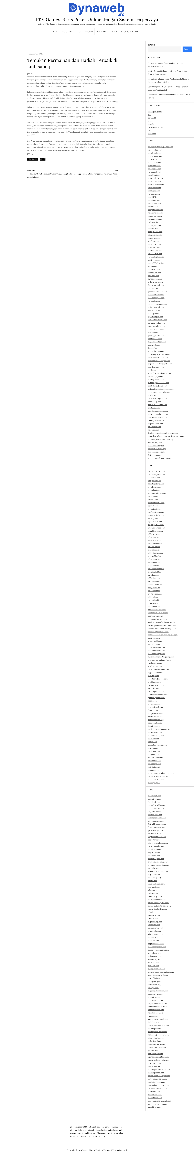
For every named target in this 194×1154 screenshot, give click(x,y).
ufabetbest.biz (154, 578)
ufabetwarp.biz (154, 534)
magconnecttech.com (157, 342)
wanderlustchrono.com (157, 320)
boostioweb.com (154, 153)
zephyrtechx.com (155, 232)
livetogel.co (152, 348)
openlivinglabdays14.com (158, 631)
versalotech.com (155, 266)
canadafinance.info (156, 1010)
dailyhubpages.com (156, 376)
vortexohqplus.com (156, 257)
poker (150, 121)
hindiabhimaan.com (156, 1091)
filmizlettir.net (154, 802)
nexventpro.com (155, 228)
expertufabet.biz (155, 540)
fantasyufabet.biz (155, 543)
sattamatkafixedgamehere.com (160, 389)
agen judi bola (94, 1127)
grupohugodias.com (156, 698)
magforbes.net (154, 874)
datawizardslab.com (156, 285)
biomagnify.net (154, 782)
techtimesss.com (155, 849)
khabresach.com (155, 1094)
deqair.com (152, 701)
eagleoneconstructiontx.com (160, 364)
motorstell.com (154, 855)
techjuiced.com (154, 509)
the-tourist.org (154, 887)
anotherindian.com (156, 757)
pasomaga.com (154, 770)
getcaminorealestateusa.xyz (159, 458)
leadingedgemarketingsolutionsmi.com (164, 622)
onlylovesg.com (154, 370)
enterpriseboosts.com (157, 899)
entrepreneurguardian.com (159, 392)
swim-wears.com (155, 833)
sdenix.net (152, 881)
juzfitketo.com (154, 767)
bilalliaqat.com (154, 408)
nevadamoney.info (155, 1013)
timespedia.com (154, 931)
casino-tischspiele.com (157, 909)
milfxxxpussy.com (155, 732)
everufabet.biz (154, 600)
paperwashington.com (157, 398)
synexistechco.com (156, 184)
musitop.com (153, 738)
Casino (89, 32)
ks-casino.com (154, 688)
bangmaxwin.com (155, 994)
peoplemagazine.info (156, 474)
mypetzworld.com (155, 672)
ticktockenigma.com (156, 329)
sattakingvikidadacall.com (158, 383)
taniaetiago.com (154, 764)
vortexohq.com (154, 301)
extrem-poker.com (156, 685)
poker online (107, 1130)
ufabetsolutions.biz (156, 569)
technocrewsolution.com (158, 865)
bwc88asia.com (154, 682)
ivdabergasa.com (155, 663)
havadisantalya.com (156, 484)
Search (151, 45)
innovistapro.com (155, 250)
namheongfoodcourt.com (158, 1035)
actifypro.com (153, 241)
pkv (149, 115)
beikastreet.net (154, 799)
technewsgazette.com (157, 947)
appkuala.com (153, 962)
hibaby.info (152, 395)
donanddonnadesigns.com (159, 361)
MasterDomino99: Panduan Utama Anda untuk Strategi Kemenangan (167, 72)
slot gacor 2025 (81, 1127)
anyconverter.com (155, 928)
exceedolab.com (154, 272)
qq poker (151, 124)
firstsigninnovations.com (158, 827)
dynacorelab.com (155, 181)
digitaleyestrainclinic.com (159, 1069)
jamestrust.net (154, 915)
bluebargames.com (155, 821)
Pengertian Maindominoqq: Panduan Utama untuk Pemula (169, 96)
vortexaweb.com (155, 206)
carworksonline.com (156, 846)
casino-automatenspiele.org (159, 906)
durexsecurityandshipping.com (161, 657)
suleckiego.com (154, 1107)
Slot (79, 32)
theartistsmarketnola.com (158, 1025)
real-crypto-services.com (158, 669)
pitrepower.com (154, 1063)
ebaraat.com (153, 506)
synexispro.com (154, 427)
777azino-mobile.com (156, 647)
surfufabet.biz (153, 575)
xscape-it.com (154, 644)
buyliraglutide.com (156, 525)
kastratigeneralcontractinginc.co (161, 625)
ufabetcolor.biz (154, 559)
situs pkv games (94, 1130)
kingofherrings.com (156, 953)
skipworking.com (155, 921)
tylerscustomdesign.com (158, 843)
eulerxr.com (153, 332)
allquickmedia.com (156, 943)
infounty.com (153, 676)
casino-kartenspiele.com (158, 903)
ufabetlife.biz (153, 565)
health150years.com (156, 859)
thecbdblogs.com (155, 1098)
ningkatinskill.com (155, 707)
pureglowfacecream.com (158, 950)
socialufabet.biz (154, 572)
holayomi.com (153, 430)
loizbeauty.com (154, 925)
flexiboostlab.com (155, 254)
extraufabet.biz (154, 562)
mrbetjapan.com (154, 956)
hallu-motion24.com (156, 1044)
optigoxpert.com (155, 235)
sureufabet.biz (154, 581)
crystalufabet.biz (155, 594)
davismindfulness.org (157, 449)
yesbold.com (153, 499)
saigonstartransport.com (158, 991)
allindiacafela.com (155, 1054)
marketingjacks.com (156, 1082)
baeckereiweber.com (156, 471)
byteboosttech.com (156, 512)
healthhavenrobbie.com (158, 357)
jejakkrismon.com (155, 934)
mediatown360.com (156, 1066)
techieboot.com (154, 490)
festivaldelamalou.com (157, 824)
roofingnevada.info (156, 420)
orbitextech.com (155, 338)
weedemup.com (154, 401)
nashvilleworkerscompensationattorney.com (166, 436)
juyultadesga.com (155, 666)
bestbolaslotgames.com (157, 386)
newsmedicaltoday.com (157, 417)
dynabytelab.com (155, 162)
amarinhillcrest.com (156, 884)
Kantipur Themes (102, 1150)
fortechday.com (154, 455)
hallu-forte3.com (155, 1041)
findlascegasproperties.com (159, 354)
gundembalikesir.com (157, 493)
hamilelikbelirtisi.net (156, 263)
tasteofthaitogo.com (156, 978)
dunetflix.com (154, 726)
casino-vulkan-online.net (158, 1060)
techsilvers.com (154, 704)
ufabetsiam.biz (154, 547)
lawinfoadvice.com (155, 716)
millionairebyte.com (156, 452)
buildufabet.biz (154, 606)
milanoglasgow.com (156, 1038)
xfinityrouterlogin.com (157, 1079)
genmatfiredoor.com (156, 351)
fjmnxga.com (153, 987)
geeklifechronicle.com (157, 291)
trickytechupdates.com (157, 1088)
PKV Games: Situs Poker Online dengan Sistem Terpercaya (97, 19)
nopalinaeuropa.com (156, 779)
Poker (113, 32)
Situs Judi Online (130, 32)
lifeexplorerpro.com (156, 310)
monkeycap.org (154, 877)
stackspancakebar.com (157, 1032)
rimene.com (153, 1016)
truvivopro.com (154, 187)
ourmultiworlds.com (156, 805)
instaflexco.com (154, 247)
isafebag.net (153, 893)
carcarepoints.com (156, 691)
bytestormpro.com (155, 316)
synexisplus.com (154, 169)
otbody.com (153, 912)
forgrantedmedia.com (157, 837)
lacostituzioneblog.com (157, 745)
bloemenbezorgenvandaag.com (161, 972)
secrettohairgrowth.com (158, 975)
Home (55, 32)
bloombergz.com (155, 896)
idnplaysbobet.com (156, 379)
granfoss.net (153, 1050)
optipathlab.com (154, 159)
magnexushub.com (156, 515)
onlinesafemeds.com (156, 528)
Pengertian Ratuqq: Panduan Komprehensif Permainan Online (166, 64)
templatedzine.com (156, 713)
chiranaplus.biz (154, 1028)
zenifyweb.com (154, 345)
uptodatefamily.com (156, 735)
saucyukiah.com (154, 796)
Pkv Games (67, 32)
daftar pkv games (155, 111)
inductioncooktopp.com (158, 414)
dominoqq (152, 133)
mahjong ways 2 (76, 1133)
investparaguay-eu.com (158, 679)
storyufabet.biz (154, 587)
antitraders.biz (154, 638)
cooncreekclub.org (156, 808)
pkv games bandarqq (156, 127)
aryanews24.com (155, 641)
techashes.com (154, 477)
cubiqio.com (153, 288)
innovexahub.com (155, 178)
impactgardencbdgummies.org (161, 773)
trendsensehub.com (156, 326)
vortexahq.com (154, 194)
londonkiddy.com (155, 442)
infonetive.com (154, 997)
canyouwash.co (154, 480)
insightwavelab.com (156, 307)
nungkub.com (153, 754)
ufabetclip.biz (153, 537)
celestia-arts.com (155, 814)
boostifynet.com (154, 225)
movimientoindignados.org (159, 729)
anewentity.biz (154, 959)
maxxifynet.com (154, 175)
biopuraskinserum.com (157, 1003)
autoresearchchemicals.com (159, 1101)
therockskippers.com (157, 1047)
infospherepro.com (156, 294)
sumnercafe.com (155, 723)
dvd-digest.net (154, 1022)
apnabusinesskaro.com (157, 1104)
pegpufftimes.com (155, 811)
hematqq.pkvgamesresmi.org (93, 1136)
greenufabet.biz (154, 556)
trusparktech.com (155, 219)
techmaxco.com (154, 269)
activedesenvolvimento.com (159, 373)
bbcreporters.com (155, 616)
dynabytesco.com (155, 279)
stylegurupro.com (155, 282)
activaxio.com (153, 276)
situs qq (115, 1127)
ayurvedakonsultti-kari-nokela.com (162, 635)
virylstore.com (154, 852)
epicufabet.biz (154, 591)
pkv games (106, 1127)
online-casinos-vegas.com (159, 1076)
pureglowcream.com (156, 969)
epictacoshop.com (155, 1000)
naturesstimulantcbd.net (158, 776)
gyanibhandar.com (155, 531)
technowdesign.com (156, 653)
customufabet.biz (155, 584)
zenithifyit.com (154, 197)
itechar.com (153, 496)
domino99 (152, 118)
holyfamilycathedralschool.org (160, 439)
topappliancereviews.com (158, 1085)
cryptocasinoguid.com (157, 619)
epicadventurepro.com (157, 304)
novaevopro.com (155, 216)
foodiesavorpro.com (156, 298)
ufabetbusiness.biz (155, 553)
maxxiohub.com (154, 200)
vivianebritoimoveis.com (158, 871)
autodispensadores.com (158, 411)
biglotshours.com (155, 521)
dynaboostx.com (154, 244)
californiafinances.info (157, 1006)
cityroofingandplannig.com (159, 660)
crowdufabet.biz (154, 603)
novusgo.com (153, 313)
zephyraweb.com (155, 203)
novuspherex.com (155, 213)
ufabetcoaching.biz (156, 445)
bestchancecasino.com (157, 405)
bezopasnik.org (154, 984)
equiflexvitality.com (156, 367)
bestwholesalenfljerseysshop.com (162, 628)
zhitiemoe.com (154, 751)
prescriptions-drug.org (157, 862)
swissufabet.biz (154, 550)
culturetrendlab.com (156, 323)
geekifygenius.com (156, 335)
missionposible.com (156, 1072)
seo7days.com (153, 965)
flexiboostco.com (155, 150)
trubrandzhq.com (155, 222)
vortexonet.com (154, 172)
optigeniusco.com (155, 210)
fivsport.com (153, 710)
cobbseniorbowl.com (156, 650)
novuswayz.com (154, 238)
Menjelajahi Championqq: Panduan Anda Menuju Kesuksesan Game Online (168, 80)
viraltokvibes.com (155, 868)
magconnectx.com (155, 423)
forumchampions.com (157, 818)
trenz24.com (153, 918)
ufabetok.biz (153, 597)
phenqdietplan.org (155, 720)
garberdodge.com (155, 830)
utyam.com (152, 742)
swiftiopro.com (154, 260)
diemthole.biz (153, 937)
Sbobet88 (102, 32)
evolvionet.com (154, 165)
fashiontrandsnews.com (158, 613)
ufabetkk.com (153, 940)
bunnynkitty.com (155, 981)
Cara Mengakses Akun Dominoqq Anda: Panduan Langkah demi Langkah (168, 88)
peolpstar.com (154, 840)
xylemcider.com (154, 760)
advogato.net (153, 890)
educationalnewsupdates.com (160, 147)
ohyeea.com (153, 748)
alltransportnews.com (157, 609)
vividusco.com (154, 191)
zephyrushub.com (155, 156)
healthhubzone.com (156, 503)
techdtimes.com (154, 487)
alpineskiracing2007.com (158, 1057)
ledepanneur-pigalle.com (158, 1019)
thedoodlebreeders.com (158, 694)
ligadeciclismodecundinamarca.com (163, 433)
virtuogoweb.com (155, 518)
